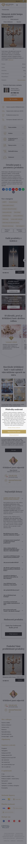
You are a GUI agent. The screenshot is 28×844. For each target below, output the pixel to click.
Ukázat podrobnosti (14, 435)
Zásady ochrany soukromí (14, 427)
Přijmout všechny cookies (14, 431)
